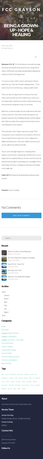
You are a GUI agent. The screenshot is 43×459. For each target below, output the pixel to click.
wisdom (24, 388)
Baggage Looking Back (9, 336)
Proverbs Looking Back (9, 360)
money (32, 385)
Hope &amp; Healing (9, 350)
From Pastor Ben (7, 343)
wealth (19, 388)
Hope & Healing (13, 190)
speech (14, 388)
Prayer (7, 381)
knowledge (17, 385)
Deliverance (20, 374)
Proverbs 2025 (7, 353)
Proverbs (12, 381)
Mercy (3, 381)
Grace (16, 378)
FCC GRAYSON (21, 9)
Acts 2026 (5, 330)
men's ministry (25, 385)
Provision (18, 381)
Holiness (25, 378)
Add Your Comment (21, 215)
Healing (21, 378)
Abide (4, 326)
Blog (3, 374)
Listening (37, 378)
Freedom (11, 378)
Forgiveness (5, 378)
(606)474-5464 (7, 436)
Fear (35, 374)
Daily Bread (13, 374)
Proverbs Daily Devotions (10, 357)
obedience (4, 388)
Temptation (29, 381)
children (35, 381)
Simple (23, 381)
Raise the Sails (6, 363)
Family (31, 374)
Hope (30, 378)
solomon (10, 388)
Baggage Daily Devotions (10, 333)
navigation (37, 385)
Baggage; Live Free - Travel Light (12, 340)
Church (7, 374)
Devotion (26, 374)
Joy (33, 378)
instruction (11, 385)
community (5, 385)
